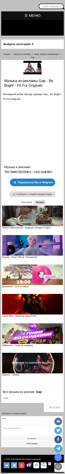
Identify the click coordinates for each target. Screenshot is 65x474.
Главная (6, 54)
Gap (32, 57)
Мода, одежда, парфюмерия (46, 54)
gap (6, 398)
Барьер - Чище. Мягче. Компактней (19, 257)
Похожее (40, 202)
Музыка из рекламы (22, 54)
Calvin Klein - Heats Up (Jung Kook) (19, 316)
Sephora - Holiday (10, 375)
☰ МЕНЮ (32, 16)
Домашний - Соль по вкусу (15, 286)
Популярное (26, 202)
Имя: (4, 419)
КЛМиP (18, 459)
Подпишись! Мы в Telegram (35, 182)
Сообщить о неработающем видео (34, 194)
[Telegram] (14, 465)
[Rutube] (29, 465)
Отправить (32, 439)
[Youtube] (21, 465)
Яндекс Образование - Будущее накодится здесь (26, 227)
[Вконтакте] (7, 465)
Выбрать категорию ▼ (18, 44)
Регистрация (32, 444)
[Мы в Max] (44, 465)
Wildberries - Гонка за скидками (17, 345)
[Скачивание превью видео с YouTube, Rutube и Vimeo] (36, 465)
